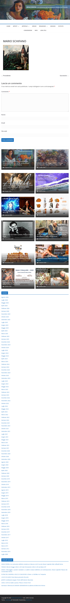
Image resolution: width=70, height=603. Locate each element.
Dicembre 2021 (5, 423)
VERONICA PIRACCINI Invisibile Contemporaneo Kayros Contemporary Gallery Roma (52, 258)
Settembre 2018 (5, 512)
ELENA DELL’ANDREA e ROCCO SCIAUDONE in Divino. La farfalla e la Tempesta (51, 188)
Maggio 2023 (5, 386)
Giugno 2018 (4, 518)
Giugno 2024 (4, 353)
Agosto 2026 (4, 297)
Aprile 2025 (4, 331)
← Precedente (5, 76)
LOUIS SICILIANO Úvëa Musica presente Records (16, 211)
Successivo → (64, 76)
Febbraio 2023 (5, 392)
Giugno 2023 (4, 384)
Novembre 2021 (5, 426)
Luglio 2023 (4, 381)
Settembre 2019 (5, 487)
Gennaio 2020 (5, 476)
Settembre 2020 (5, 459)
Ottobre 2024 (5, 347)
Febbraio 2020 (5, 473)
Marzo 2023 (4, 389)
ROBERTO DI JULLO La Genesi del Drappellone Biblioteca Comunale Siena (52, 283)
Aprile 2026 (4, 305)
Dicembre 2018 (5, 507)
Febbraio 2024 (5, 364)
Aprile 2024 (4, 358)
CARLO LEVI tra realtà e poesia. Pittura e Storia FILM (18, 235)
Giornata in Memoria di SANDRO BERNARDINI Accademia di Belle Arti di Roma (51, 235)
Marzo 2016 (4, 543)
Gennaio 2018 (5, 529)
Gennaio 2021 (5, 448)
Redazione (42, 26)
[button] (18, 26)
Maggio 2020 (5, 467)
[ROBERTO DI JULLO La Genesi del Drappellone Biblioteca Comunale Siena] (52, 277)
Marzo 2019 (4, 498)
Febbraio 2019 (5, 501)
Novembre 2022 (5, 400)
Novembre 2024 (5, 345)
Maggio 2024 (5, 356)
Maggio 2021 (5, 440)
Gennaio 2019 (5, 504)
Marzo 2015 (4, 546)
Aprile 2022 (4, 412)
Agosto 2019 (4, 490)
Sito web (4, 131)
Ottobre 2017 (5, 537)
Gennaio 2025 (5, 339)
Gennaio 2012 (5, 548)
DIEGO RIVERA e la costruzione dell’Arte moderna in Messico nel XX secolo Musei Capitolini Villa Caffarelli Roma (16, 163)
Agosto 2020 (4, 462)
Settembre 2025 (5, 319)
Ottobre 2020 (5, 456)
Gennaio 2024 (5, 367)
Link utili (43, 30)
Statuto (60, 26)
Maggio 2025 (5, 328)
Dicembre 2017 (5, 532)
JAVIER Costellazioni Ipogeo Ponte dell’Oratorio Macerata (52, 211)
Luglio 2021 (4, 434)
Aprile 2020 (4, 470)
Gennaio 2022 (5, 420)
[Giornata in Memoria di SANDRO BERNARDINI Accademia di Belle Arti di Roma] (52, 229)
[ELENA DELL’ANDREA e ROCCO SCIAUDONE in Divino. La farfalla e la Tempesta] (52, 182)
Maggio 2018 (5, 521)
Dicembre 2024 (5, 342)
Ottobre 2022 (5, 403)
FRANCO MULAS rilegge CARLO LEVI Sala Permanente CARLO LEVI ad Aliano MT (50, 164)
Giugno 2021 (4, 437)
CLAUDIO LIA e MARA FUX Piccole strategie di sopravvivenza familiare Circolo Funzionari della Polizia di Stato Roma (17, 282)
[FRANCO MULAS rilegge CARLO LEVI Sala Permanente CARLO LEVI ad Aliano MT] (52, 158)
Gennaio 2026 (5, 311)
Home (8, 26)
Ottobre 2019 (5, 484)
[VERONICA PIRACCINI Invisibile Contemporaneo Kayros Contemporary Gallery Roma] (52, 253)
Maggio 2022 (5, 409)
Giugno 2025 (4, 325)
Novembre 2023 (5, 372)
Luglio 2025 (4, 322)
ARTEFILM (24, 26)
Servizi (34, 26)
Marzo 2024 (4, 361)
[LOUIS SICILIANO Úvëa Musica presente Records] (17, 205)
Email (3, 123)
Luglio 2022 (4, 406)
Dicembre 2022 (5, 398)
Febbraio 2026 (5, 308)
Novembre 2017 (5, 535)
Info (36, 30)
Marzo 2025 (4, 333)
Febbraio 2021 (5, 445)
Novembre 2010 (5, 551)
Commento (5, 92)
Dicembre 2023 (5, 370)
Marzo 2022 (4, 414)
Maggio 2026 (5, 303)
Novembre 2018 (5, 509)
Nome (3, 115)
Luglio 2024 (4, 350)
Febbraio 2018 (5, 526)
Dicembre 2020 (5, 451)
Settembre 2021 (5, 431)
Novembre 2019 (5, 481)
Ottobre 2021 (5, 428)
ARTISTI (15, 26)
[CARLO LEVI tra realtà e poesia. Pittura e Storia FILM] (17, 229)
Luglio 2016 (4, 540)
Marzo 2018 (4, 523)
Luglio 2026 (4, 300)
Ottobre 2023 (5, 375)
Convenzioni (28, 30)
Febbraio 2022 (5, 417)
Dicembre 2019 (5, 479)
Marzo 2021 (4, 442)
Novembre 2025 (5, 314)
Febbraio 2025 (5, 336)
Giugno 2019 (4, 493)
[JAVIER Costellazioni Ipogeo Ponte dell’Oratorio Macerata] (52, 205)
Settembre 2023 (5, 378)
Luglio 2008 (4, 554)
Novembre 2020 (5, 453)
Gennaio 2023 (5, 395)
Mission (52, 26)
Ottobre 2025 (5, 317)
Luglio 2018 (4, 515)
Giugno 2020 (4, 465)
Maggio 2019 (5, 495)
